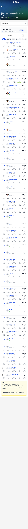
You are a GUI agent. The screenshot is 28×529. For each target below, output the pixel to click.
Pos (3, 39)
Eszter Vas (11, 143)
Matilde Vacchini (12, 244)
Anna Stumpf (12, 338)
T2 (22, 39)
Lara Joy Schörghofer (14, 374)
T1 (16, 39)
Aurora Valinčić (12, 201)
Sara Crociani (12, 56)
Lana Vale (11, 273)
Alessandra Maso (13, 179)
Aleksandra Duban (13, 85)
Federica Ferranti (13, 237)
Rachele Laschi (12, 100)
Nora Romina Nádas (13, 49)
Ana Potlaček (12, 317)
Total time (9, 39)
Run (25, 39)
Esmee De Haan (12, 230)
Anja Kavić (11, 215)
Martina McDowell (13, 295)
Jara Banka (11, 223)
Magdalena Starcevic (13, 331)
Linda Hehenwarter (13, 63)
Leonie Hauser (12, 186)
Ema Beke (11, 309)
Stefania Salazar (12, 136)
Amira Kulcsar (12, 302)
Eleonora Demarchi (13, 71)
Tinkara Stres (12, 172)
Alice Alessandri (12, 92)
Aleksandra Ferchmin (13, 78)
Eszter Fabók (12, 324)
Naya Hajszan (12, 360)
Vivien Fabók (12, 280)
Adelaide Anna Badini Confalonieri (15, 42)
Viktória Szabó (12, 367)
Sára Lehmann (12, 165)
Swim (13, 39)
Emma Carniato (12, 114)
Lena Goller (11, 252)
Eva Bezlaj (11, 353)
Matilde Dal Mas (12, 266)
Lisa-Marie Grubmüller (14, 107)
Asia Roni (11, 208)
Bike (19, 39)
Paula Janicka (12, 121)
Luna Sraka (11, 150)
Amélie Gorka (12, 158)
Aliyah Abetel (12, 259)
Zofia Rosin (11, 194)
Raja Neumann (12, 288)
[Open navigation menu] (2, 2)
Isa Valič (11, 346)
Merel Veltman (12, 129)
